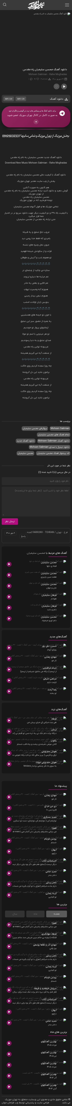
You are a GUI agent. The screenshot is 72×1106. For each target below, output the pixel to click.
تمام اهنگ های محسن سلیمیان (53, 434)
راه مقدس (15, 157)
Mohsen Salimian (38, 163)
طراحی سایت (43, 1102)
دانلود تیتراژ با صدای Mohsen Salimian (49, 447)
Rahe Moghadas (58, 163)
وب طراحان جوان (10, 1102)
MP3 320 (8, 99)
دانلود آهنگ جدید (53, 157)
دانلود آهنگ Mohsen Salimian (53, 441)
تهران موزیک (11, 1099)
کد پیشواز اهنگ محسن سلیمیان (53, 453)
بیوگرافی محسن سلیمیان (35, 428)
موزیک (20, 181)
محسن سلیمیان (35, 157)
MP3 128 (20, 99)
